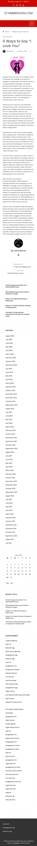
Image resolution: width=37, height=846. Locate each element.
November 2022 (11, 485)
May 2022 (8, 507)
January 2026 (10, 361)
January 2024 (10, 434)
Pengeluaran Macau (12, 670)
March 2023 (9, 470)
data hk (8, 644)
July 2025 (8, 369)
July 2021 (8, 543)
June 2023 (9, 459)
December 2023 (11, 438)
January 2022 (10, 521)
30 (7, 578)
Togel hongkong (11, 641)
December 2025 (11, 365)
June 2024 (9, 416)
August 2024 (9, 409)
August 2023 (9, 452)
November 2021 (10, 529)
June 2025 (9, 372)
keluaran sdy (9, 796)
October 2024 (10, 401)
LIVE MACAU (9, 677)
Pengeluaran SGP (9, 828)
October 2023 (10, 445)
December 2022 (11, 481)
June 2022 (9, 503)
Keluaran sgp (10, 648)
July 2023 (8, 456)
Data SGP (6, 824)
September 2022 (11, 492)
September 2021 (11, 536)
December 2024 (11, 394)
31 (11, 578)
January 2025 (10, 390)
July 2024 (8, 412)
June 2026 (9, 343)
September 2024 (11, 405)
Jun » (12, 583)
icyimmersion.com (18, 13)
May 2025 (8, 376)
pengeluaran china (12, 749)
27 (22, 574)
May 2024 (8, 420)
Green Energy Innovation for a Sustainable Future (16, 286)
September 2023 (11, 449)
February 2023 (10, 474)
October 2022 (10, 489)
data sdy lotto (10, 800)
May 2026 (8, 347)
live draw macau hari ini (13, 771)
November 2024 (11, 398)
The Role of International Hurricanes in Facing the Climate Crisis (17, 314)
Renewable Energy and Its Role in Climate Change (17, 293)
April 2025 (8, 380)
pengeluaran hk (11, 666)
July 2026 (8, 340)
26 (18, 574)
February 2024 (10, 430)
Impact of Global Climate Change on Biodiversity (17, 306)
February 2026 (10, 358)
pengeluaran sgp (11, 655)
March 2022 (9, 514)
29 (30, 574)
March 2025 (9, 383)
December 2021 (11, 525)
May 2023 (8, 463)
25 (15, 574)
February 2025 (10, 387)
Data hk (8, 662)
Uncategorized (7, 37)
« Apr (7, 583)
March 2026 (9, 354)
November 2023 (11, 441)
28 (26, 574)
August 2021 (9, 539)
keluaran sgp (10, 659)
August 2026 (9, 336)
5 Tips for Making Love (22, 266)
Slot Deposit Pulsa (11, 684)
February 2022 (10, 518)
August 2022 (9, 496)
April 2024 (9, 423)
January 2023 (10, 478)
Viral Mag (16, 843)
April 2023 (8, 467)
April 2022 (8, 510)
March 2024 (9, 427)
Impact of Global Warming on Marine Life (16, 300)
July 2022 (8, 499)
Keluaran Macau (11, 673)
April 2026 (8, 350)
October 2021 (10, 532)
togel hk (8, 792)
